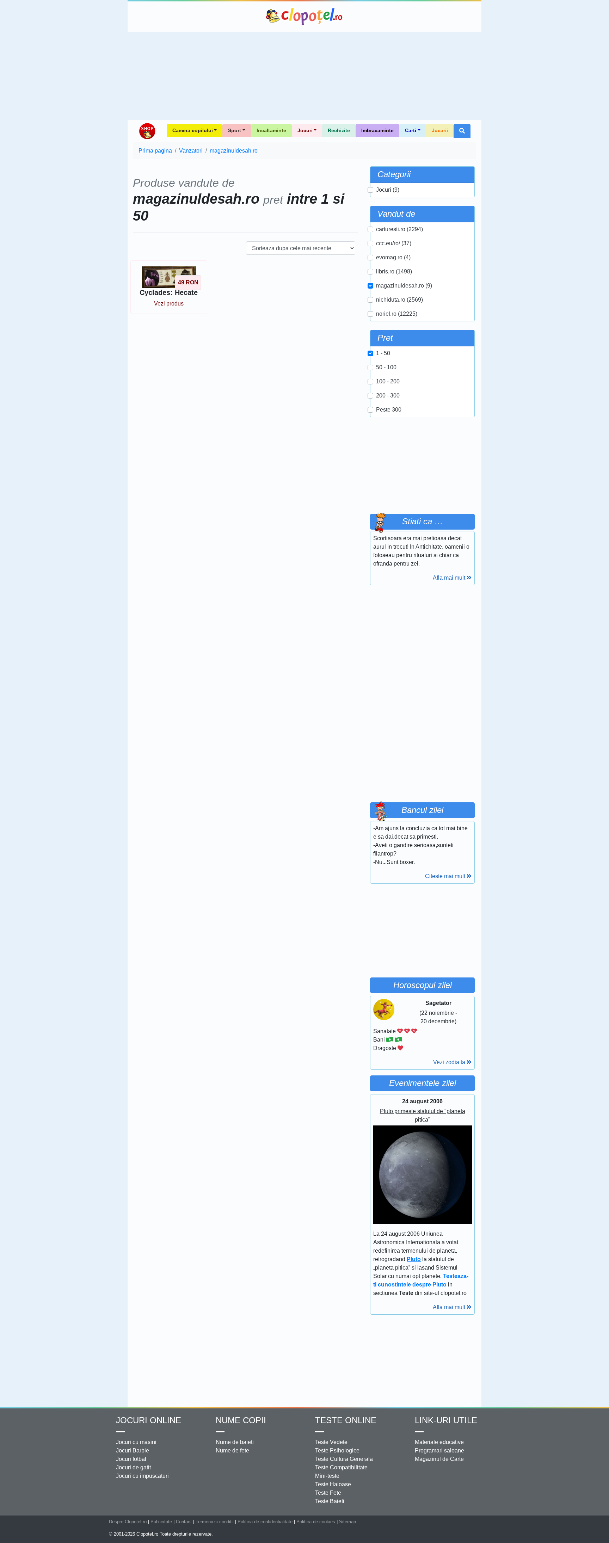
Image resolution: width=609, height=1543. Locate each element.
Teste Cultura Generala (344, 1459)
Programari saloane (439, 1450)
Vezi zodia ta (450, 1062)
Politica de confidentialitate (265, 1521)
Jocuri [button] (305, 130)
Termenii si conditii (215, 1521)
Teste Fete (328, 1493)
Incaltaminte (271, 130)
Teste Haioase (333, 1484)
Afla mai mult (450, 578)
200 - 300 (388, 396)
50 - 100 (386, 367)
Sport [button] (234, 130)
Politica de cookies (315, 1521)
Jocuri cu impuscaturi (142, 1476)
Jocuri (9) (387, 190)
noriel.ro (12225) (396, 314)
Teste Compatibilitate (341, 1467)
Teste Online (345, 1420)
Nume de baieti (235, 1442)
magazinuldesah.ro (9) (404, 286)
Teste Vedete (331, 1442)
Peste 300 (388, 410)
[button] (462, 131)
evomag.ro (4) (393, 257)
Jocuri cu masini (136, 1442)
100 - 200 (388, 381)
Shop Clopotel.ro (147, 131)
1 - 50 (383, 353)
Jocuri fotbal (131, 1459)
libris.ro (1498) (394, 271)
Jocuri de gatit (133, 1467)
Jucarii (440, 130)
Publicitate (161, 1521)
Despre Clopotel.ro (128, 1521)
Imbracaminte (377, 130)
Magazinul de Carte (439, 1459)
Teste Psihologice (337, 1450)
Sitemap (347, 1521)
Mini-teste (327, 1476)
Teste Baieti (329, 1501)
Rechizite (339, 130)
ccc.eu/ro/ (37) (393, 243)
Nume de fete (232, 1450)
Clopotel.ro (304, 16)
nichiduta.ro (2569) (399, 300)
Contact (184, 1521)
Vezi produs (169, 304)
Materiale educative (439, 1442)
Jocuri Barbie (132, 1450)
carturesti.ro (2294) (399, 229)
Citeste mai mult (446, 876)
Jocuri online (148, 1420)
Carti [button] (410, 130)
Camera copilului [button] (192, 130)
